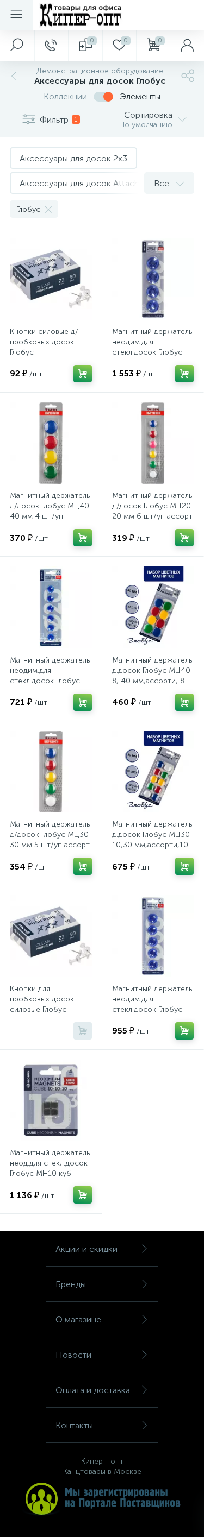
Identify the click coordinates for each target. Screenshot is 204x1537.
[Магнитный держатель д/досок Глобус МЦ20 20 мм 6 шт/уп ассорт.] (153, 443)
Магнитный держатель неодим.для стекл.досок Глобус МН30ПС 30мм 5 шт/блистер (152, 1009)
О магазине (78, 1319)
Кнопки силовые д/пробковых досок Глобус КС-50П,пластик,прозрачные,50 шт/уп (51, 352)
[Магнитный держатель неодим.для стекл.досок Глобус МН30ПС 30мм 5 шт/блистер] (153, 936)
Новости (73, 1355)
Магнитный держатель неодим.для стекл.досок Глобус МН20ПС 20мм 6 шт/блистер (50, 681)
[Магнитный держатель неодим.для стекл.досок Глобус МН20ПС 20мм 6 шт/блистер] (51, 607)
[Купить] (82, 373)
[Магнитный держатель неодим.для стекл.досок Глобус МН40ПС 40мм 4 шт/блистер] (153, 279)
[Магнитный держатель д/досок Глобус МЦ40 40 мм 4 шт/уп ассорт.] (51, 443)
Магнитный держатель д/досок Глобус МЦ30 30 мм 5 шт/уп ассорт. (50, 834)
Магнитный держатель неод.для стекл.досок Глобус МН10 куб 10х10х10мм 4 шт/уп (50, 1168)
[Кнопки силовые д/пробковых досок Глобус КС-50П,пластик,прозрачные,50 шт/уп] (51, 279)
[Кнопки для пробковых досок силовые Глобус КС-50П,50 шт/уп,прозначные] (51, 936)
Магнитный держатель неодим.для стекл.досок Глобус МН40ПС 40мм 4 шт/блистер (152, 352)
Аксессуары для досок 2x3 (73, 158)
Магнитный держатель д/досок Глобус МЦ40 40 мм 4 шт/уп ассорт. (50, 511)
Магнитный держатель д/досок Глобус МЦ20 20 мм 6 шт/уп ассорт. (153, 506)
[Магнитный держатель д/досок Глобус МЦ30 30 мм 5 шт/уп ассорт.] (51, 772)
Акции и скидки (86, 1249)
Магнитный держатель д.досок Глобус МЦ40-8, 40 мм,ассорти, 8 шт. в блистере (153, 676)
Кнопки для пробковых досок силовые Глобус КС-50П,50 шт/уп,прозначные (42, 1009)
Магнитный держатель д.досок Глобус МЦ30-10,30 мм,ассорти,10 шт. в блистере (152, 840)
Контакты (74, 1425)
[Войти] (187, 45)
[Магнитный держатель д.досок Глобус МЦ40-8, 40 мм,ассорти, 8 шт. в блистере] (153, 607)
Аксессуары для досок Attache (82, 183)
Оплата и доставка (92, 1390)
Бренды (70, 1284)
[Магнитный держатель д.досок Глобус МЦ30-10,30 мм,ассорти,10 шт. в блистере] (153, 772)
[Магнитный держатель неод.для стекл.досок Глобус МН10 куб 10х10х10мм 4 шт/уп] (51, 1101)
